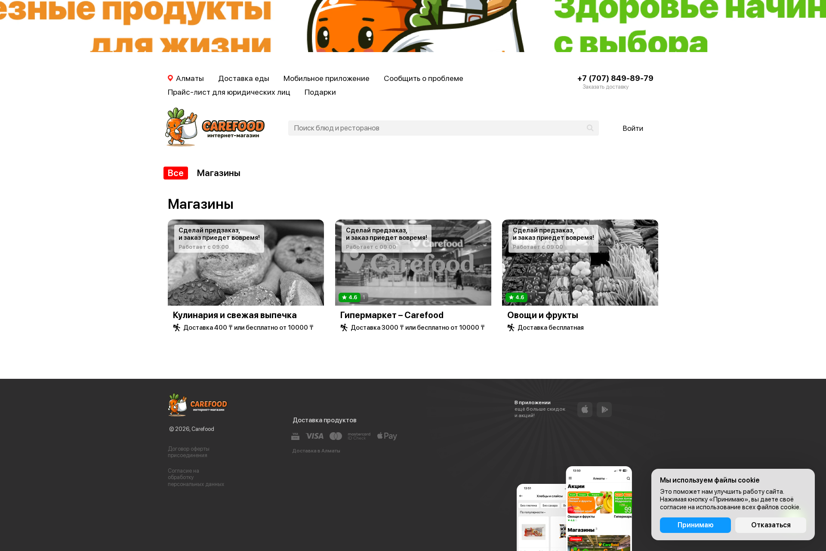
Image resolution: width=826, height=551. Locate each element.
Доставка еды (243, 78)
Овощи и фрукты (542, 315)
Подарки (320, 91)
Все (176, 172)
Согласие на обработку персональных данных (196, 477)
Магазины (218, 172)
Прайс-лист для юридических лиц (229, 91)
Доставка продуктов (325, 420)
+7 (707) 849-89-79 (615, 78)
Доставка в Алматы (316, 451)
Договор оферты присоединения (189, 452)
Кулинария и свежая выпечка (235, 315)
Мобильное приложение (327, 78)
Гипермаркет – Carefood (392, 315)
